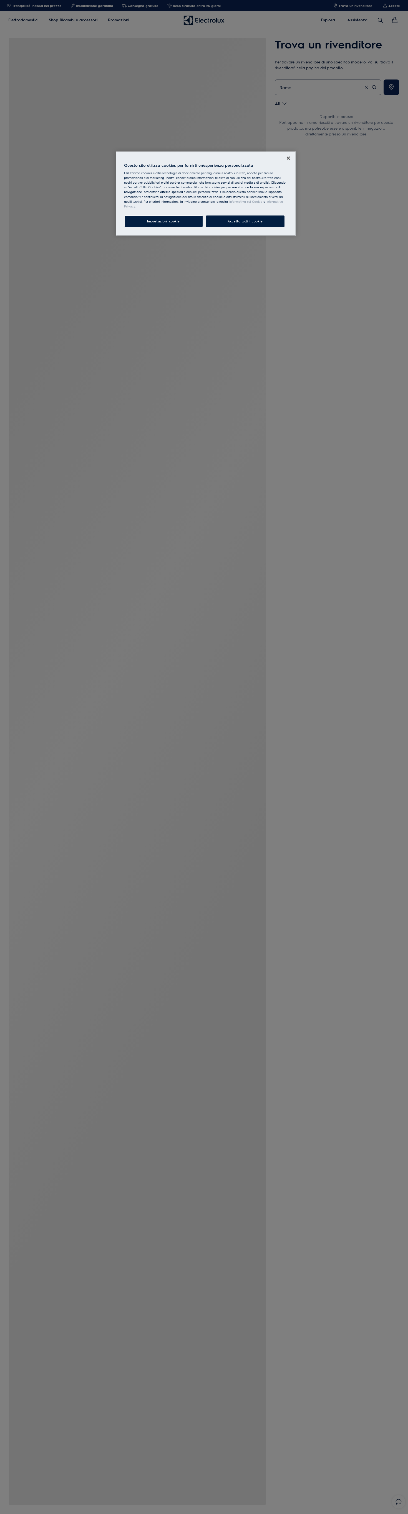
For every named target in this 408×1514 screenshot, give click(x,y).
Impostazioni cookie (163, 221)
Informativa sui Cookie (246, 201)
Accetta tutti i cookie (245, 221)
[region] (206, 194)
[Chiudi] (288, 158)
